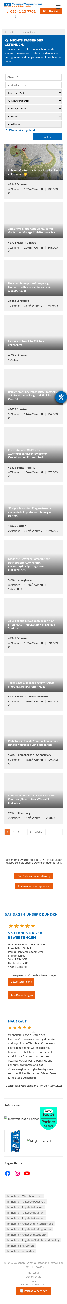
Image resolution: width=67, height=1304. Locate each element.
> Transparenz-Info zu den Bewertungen (32, 975)
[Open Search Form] (12, 16)
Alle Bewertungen (22, 995)
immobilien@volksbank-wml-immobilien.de (26, 953)
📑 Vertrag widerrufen (33, 1290)
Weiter (39, 832)
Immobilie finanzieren (20, 1245)
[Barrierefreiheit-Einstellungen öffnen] (61, 397)
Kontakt (54, 11)
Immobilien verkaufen (20, 1251)
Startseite (9, 32)
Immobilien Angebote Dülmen (25, 1212)
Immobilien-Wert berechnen (24, 1196)
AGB (33, 1280)
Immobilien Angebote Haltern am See (30, 1223)
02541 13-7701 (22, 11)
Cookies (39, 1266)
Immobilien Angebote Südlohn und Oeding (33, 1240)
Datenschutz (33, 1276)
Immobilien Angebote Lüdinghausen (29, 1229)
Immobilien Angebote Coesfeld (26, 1201)
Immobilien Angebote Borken (25, 1207)
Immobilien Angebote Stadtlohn (26, 1234)
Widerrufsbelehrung (33, 1284)
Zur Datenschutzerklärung (33, 876)
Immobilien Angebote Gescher (25, 1218)
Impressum (33, 1272)
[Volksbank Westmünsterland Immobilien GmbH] (23, 5)
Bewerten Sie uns (21, 981)
